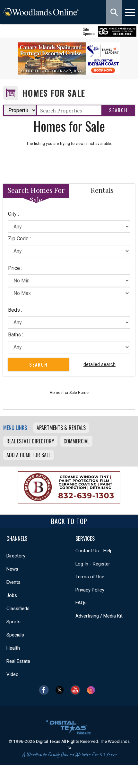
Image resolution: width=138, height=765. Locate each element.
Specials (15, 635)
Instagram (92, 690)
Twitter (61, 690)
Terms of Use (89, 577)
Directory (15, 556)
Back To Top (69, 521)
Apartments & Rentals (61, 427)
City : (13, 214)
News (12, 569)
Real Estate (18, 661)
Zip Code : (19, 239)
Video (12, 674)
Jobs (11, 595)
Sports (13, 622)
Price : (15, 268)
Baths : (15, 335)
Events (13, 582)
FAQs (81, 603)
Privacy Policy (89, 590)
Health (13, 648)
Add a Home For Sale (28, 455)
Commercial (76, 441)
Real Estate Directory (30, 441)
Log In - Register (92, 564)
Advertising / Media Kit (99, 616)
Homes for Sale (53, 93)
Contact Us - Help (94, 551)
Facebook (45, 690)
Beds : (15, 310)
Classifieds (18, 608)
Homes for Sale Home (69, 392)
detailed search (99, 364)
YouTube (77, 690)
